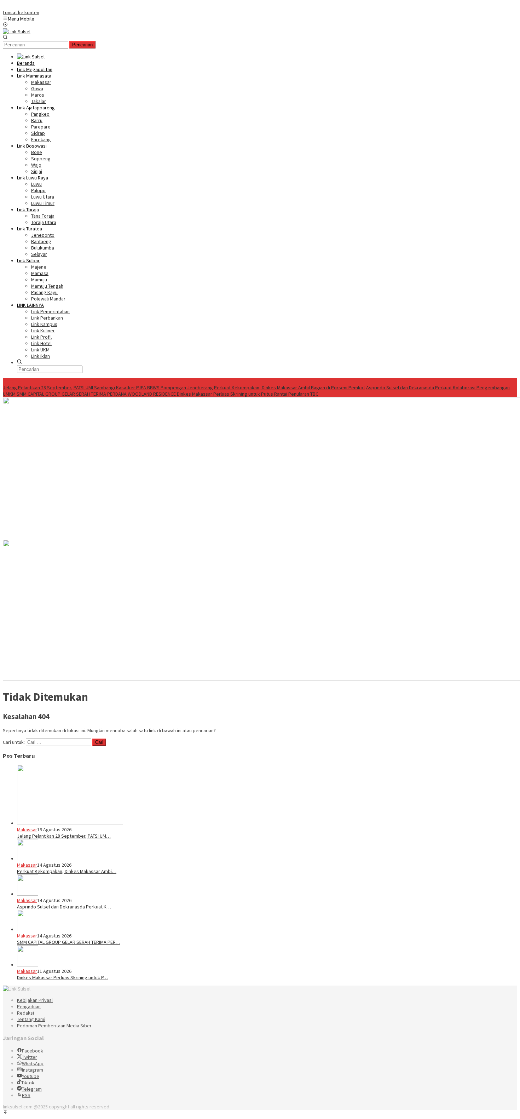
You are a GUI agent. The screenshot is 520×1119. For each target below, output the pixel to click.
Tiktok (27, 1082)
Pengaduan (29, 1006)
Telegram (32, 1089)
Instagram (32, 1070)
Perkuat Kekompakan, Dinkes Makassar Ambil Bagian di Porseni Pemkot (289, 387)
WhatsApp (33, 1063)
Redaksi (25, 1013)
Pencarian (82, 44)
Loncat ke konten (21, 12)
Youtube (30, 1076)
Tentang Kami (31, 1019)
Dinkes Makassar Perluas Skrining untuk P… (62, 977)
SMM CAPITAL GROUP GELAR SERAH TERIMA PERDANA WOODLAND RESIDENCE (96, 394)
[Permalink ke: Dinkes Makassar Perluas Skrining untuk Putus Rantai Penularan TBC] (27, 965)
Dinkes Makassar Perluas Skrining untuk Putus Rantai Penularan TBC (247, 394)
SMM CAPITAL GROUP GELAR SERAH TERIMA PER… (68, 942)
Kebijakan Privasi (35, 1000)
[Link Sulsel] (16, 31)
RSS (26, 1095)
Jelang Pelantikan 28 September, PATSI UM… (64, 836)
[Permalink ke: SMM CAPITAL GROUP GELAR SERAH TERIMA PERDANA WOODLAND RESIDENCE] (27, 929)
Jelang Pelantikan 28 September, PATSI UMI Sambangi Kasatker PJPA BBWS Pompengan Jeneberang (108, 387)
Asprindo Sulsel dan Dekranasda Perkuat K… (64, 906)
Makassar (27, 829)
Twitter (29, 1057)
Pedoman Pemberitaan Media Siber (54, 1025)
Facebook (32, 1051)
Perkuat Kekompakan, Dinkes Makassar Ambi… (66, 871)
